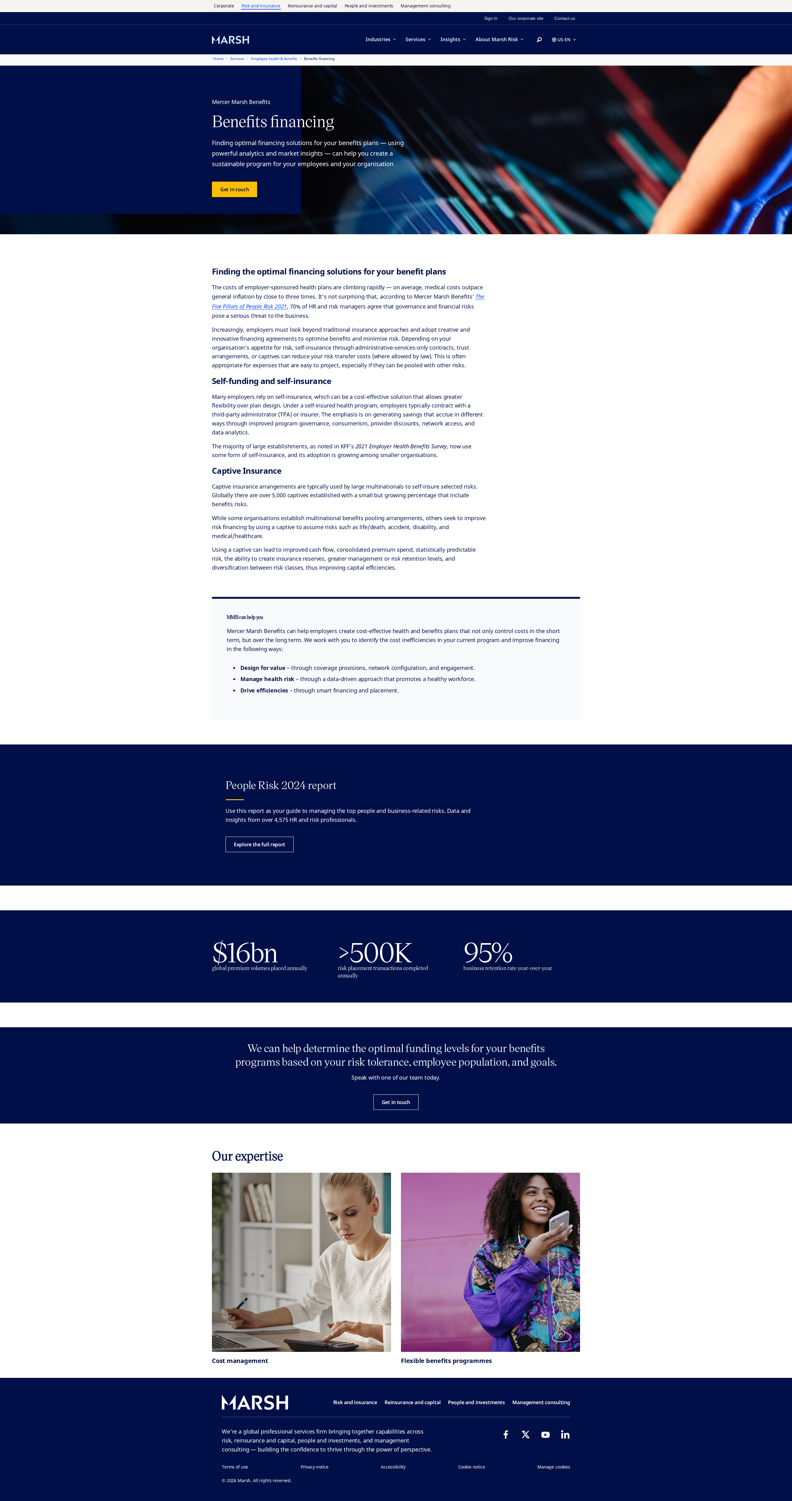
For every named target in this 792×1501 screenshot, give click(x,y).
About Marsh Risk (497, 39)
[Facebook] (505, 1434)
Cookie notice (471, 1467)
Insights (450, 39)
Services (415, 39)
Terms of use (235, 1467)
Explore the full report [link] (259, 844)
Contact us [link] (564, 18)
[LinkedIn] (565, 1434)
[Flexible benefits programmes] (490, 1262)
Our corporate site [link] (526, 18)
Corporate (224, 6)
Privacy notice (315, 1467)
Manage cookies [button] (553, 1467)
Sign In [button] (490, 18)
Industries (378, 39)
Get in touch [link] (234, 189)
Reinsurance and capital (312, 6)
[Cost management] (301, 1262)
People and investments (369, 6)
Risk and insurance (261, 6)
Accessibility (393, 1467)
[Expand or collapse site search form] (539, 40)
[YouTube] (545, 1434)
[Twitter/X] (525, 1434)
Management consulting (426, 6)
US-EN (563, 39)
